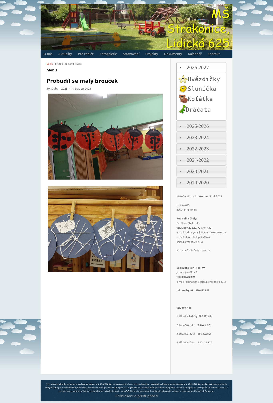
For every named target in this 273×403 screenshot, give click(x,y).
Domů (50, 63)
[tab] (201, 67)
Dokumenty (173, 54)
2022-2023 (198, 149)
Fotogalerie (108, 54)
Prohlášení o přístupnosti (136, 396)
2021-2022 (198, 160)
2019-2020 (198, 183)
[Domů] (43, 12)
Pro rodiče (86, 54)
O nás (48, 54)
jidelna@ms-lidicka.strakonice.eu (205, 281)
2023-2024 (198, 137)
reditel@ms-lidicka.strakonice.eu (205, 232)
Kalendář (195, 54)
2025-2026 (198, 126)
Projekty (151, 54)
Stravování (131, 54)
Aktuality (65, 54)
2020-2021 (198, 171)
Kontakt (214, 54)
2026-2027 (198, 67)
